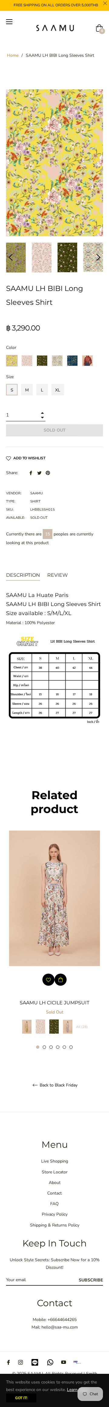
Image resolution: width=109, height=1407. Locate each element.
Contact (54, 1193)
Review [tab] (58, 575)
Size (10, 377)
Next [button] (98, 257)
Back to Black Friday (58, 1085)
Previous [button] (10, 257)
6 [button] (71, 1047)
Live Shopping (54, 1161)
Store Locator (55, 1172)
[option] (54, 940)
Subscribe (91, 1280)
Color (11, 347)
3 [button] (51, 1047)
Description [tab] (23, 575)
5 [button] (64, 1047)
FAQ (54, 1204)
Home (12, 55)
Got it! (21, 1398)
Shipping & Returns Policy (54, 1225)
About (55, 1182)
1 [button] (37, 1047)
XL (57, 390)
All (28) (82, 1027)
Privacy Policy (55, 1214)
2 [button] (44, 1047)
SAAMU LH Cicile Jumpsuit (54, 1003)
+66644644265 (62, 1319)
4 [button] (57, 1047)
